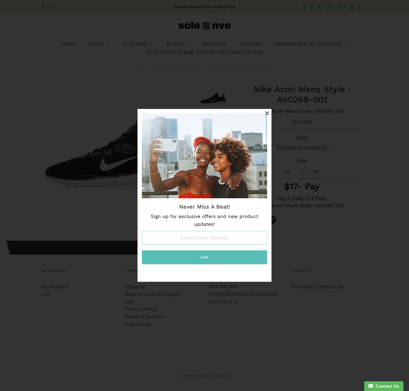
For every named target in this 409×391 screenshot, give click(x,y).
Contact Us (386, 386)
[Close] (267, 113)
